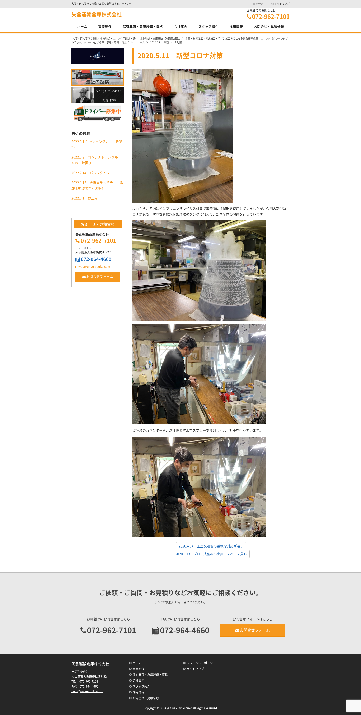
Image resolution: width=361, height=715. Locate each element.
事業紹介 (105, 26)
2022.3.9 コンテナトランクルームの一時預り (96, 160)
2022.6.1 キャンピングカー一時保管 (96, 144)
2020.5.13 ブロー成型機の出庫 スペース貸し (211, 554)
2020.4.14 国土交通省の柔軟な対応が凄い (211, 546)
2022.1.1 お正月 (84, 198)
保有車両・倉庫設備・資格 (143, 26)
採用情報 (236, 26)
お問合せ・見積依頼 (269, 26)
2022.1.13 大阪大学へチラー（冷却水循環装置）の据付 (97, 185)
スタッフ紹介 (208, 26)
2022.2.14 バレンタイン (90, 173)
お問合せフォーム (99, 276)
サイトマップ (282, 3)
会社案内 (180, 26)
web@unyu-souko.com (94, 266)
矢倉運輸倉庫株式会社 (96, 14)
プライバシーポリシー (201, 662)
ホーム (259, 3)
